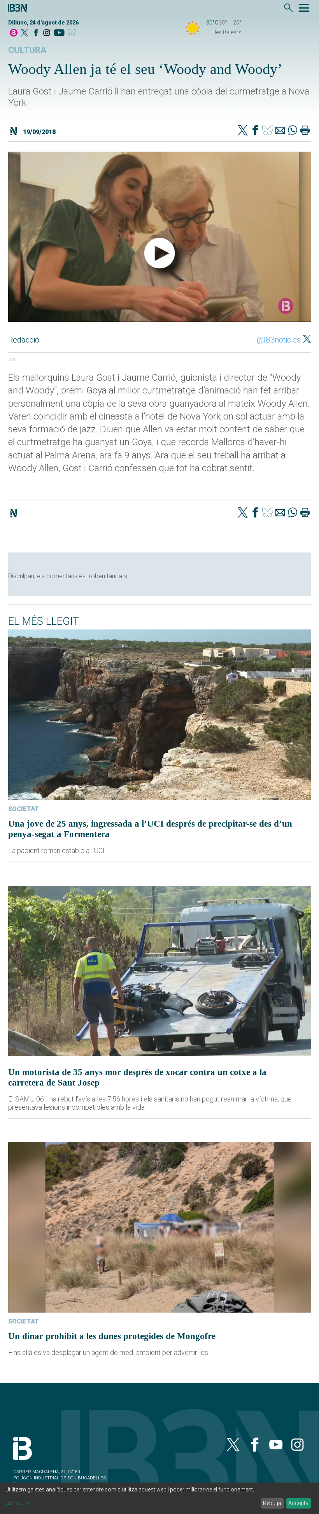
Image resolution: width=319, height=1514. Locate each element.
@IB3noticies (279, 339)
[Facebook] (36, 33)
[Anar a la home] (14, 33)
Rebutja (272, 1503)
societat (23, 809)
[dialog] (159, 1498)
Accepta (298, 1503)
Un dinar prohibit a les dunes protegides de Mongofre (112, 1336)
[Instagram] (47, 33)
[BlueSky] (73, 33)
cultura (27, 50)
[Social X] (24, 33)
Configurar (18, 1503)
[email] (280, 131)
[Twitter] (242, 131)
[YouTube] (59, 33)
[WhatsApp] (292, 131)
